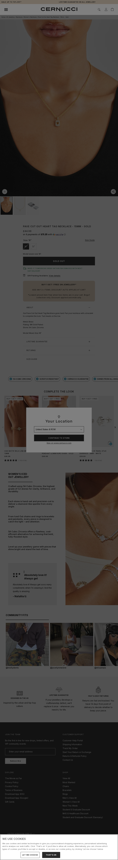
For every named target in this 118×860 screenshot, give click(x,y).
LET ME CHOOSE (30, 855)
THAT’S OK (51, 855)
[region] (59, 847)
